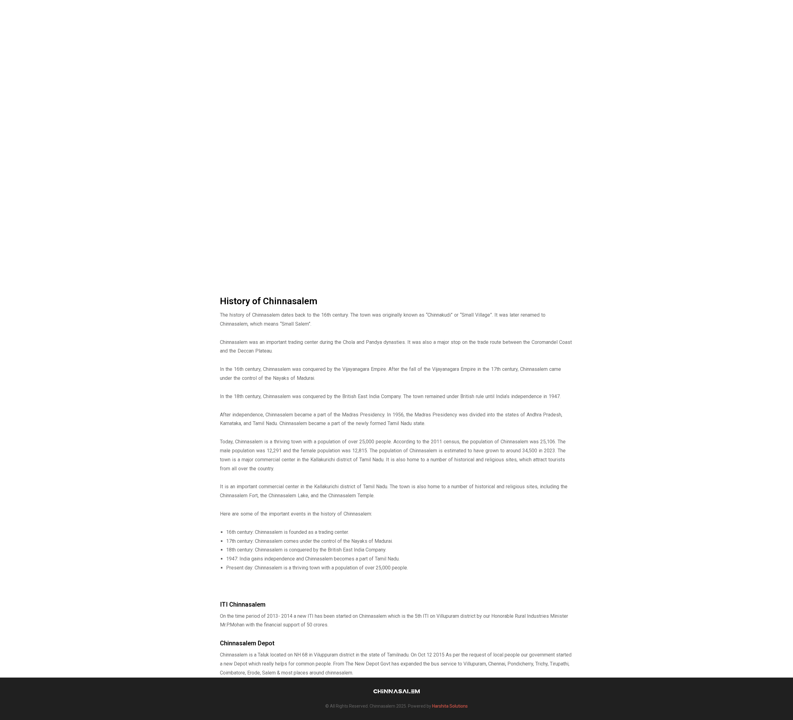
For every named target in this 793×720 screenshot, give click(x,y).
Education (612, 12)
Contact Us (756, 12)
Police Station (573, 12)
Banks (642, 12)
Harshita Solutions (450, 706)
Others (723, 12)
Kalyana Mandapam (682, 12)
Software (534, 12)
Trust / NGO (499, 12)
